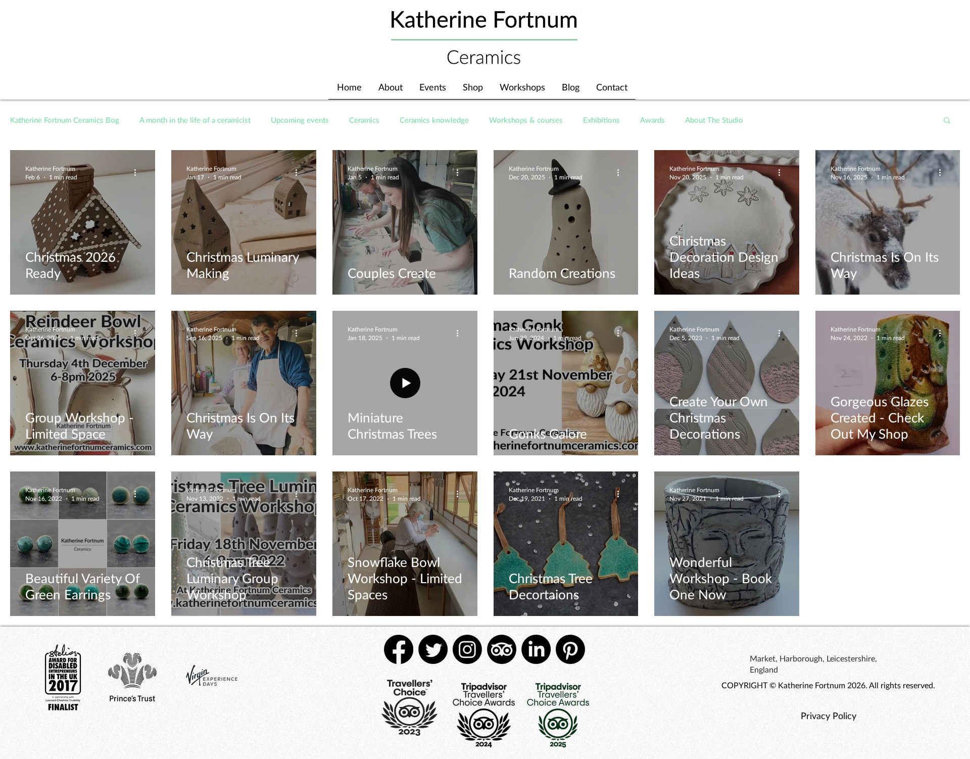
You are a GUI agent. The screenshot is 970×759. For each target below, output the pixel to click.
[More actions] (138, 172)
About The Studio (714, 119)
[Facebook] (398, 649)
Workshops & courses (526, 119)
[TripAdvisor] (501, 649)
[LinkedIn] (536, 649)
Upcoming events (300, 119)
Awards (652, 119)
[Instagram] (467, 649)
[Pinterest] (570, 649)
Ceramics (364, 119)
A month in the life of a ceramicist (195, 119)
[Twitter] (433, 649)
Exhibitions (601, 119)
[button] (947, 121)
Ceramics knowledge (434, 119)
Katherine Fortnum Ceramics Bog (64, 119)
